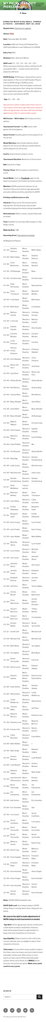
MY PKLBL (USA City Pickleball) (19, 5)
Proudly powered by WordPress (14, 1017)
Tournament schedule (26, 235)
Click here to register (23, 28)
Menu (24, 13)
